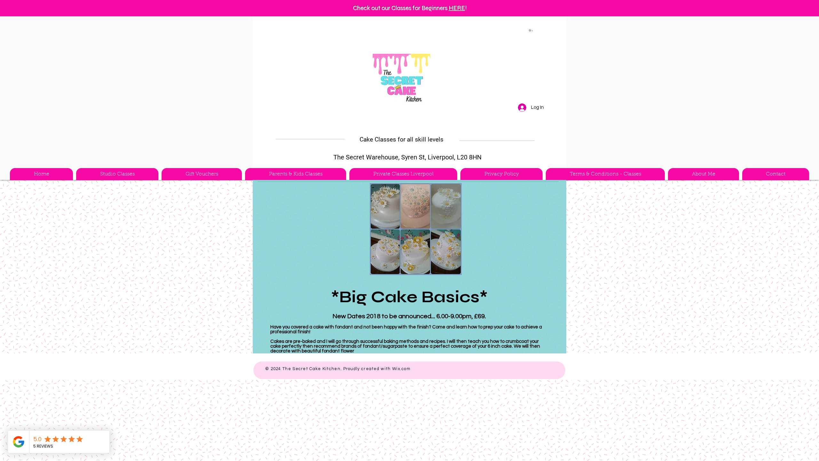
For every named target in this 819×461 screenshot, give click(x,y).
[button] (531, 30)
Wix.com (401, 369)
